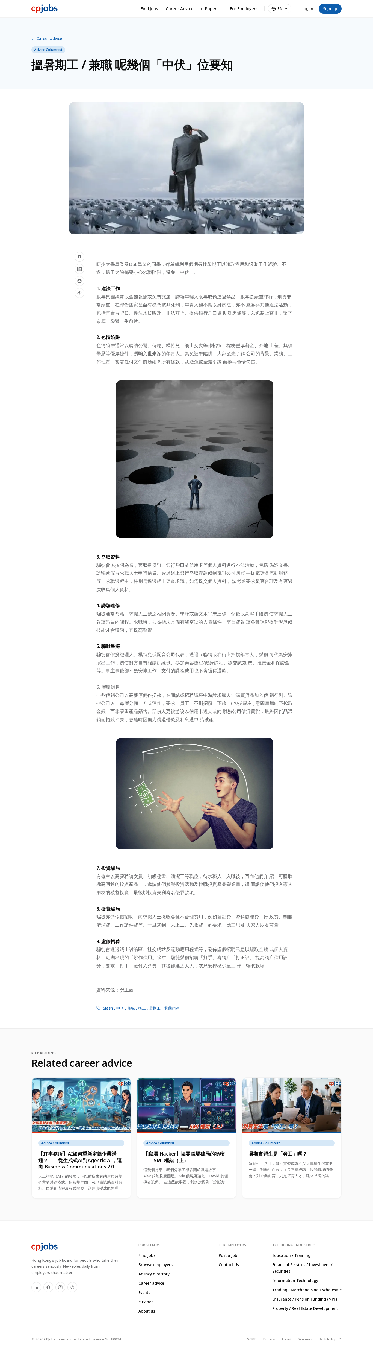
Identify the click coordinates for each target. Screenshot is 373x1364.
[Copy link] (79, 293)
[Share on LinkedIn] (79, 269)
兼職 (131, 1008)
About (286, 1339)
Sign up (330, 8)
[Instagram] (60, 1287)
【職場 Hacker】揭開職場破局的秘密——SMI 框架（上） (183, 1156)
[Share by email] (79, 281)
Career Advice (179, 8)
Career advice (151, 1283)
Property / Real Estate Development (305, 1308)
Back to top (330, 1339)
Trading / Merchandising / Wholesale (307, 1289)
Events (144, 1292)
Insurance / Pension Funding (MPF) (304, 1299)
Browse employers (155, 1264)
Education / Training (291, 1255)
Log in (307, 8)
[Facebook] (48, 1287)
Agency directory (154, 1273)
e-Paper (209, 8)
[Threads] (72, 1287)
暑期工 (155, 1008)
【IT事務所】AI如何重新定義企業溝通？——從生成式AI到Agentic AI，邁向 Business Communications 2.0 (80, 1160)
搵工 (142, 1008)
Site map (305, 1339)
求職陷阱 (171, 1008)
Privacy (269, 1339)
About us (146, 1311)
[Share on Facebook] (79, 257)
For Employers (244, 8)
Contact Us (229, 1264)
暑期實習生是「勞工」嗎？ (278, 1153)
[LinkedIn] (36, 1287)
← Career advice (46, 38)
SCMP (252, 1339)
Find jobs (146, 1255)
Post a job (228, 1255)
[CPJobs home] (44, 8)
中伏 (120, 1008)
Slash (108, 1008)
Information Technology (295, 1280)
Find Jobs (149, 8)
